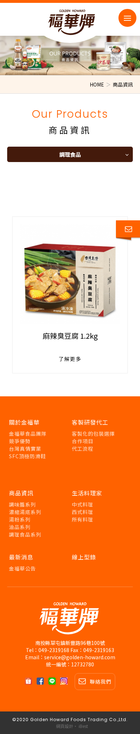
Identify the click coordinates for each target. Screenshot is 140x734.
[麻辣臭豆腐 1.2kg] (70, 274)
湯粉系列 (20, 519)
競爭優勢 (20, 441)
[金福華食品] (70, 620)
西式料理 (82, 511)
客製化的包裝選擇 (93, 433)
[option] (70, 55)
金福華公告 (22, 568)
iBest (83, 726)
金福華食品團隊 (28, 433)
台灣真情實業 (25, 448)
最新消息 (21, 557)
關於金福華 (24, 422)
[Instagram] (65, 681)
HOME (97, 84)
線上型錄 (84, 557)
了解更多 (70, 358)
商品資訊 (21, 493)
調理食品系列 (25, 534)
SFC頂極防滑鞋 (27, 456)
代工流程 (82, 448)
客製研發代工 (90, 422)
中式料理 (82, 504)
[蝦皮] (30, 681)
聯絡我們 (100, 681)
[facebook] (42, 681)
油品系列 (20, 526)
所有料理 (82, 519)
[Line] (53, 681)
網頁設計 (64, 726)
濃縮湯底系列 (25, 511)
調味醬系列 (22, 504)
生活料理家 (87, 493)
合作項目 (82, 441)
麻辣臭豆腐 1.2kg (70, 336)
